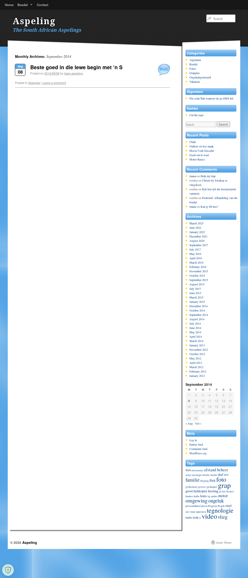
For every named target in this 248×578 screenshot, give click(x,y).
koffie (197, 496)
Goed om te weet (199, 155)
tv (200, 517)
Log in (193, 440)
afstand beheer (216, 469)
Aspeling (34, 21)
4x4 (188, 470)
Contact (42, 4)
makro (214, 496)
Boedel (22, 5)
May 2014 (195, 332)
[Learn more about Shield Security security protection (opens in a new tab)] (8, 570)
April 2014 (195, 336)
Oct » (198, 423)
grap (224, 485)
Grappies (34, 83)
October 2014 (197, 310)
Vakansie (194, 82)
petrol (204, 506)
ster (187, 511)
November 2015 (198, 271)
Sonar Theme (224, 542)
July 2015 (195, 288)
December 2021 (198, 236)
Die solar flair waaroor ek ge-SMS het (211, 98)
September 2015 (198, 280)
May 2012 (195, 358)
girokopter (212, 486)
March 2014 (196, 341)
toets (189, 517)
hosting (213, 491)
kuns (203, 496)
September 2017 (198, 245)
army (188, 475)
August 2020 (196, 241)
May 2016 (195, 254)
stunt (192, 511)
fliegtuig (204, 480)
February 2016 (197, 267)
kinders (189, 496)
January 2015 (197, 302)
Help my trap (208, 176)
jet (220, 491)
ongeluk (216, 500)
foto (221, 479)
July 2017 (195, 249)
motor (223, 495)
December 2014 (198, 306)
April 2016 (195, 258)
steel (228, 505)
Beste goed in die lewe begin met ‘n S (76, 67)
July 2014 (195, 323)
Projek (221, 506)
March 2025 (196, 223)
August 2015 (196, 284)
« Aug (189, 423)
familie (193, 479)
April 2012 (195, 363)
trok (195, 517)
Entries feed (196, 444)
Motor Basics (197, 159)
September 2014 (198, 315)
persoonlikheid (193, 506)
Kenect (230, 491)
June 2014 (195, 328)
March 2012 (196, 367)
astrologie (197, 475)
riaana (192, 176)
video (209, 516)
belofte (206, 475)
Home (9, 4)
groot (189, 491)
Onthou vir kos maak (201, 146)
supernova (201, 511)
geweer (202, 486)
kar (224, 491)
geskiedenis (191, 486)
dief (220, 474)
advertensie (197, 470)
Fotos (192, 68)
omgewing (197, 500)
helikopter (200, 491)
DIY (226, 475)
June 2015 (195, 293)
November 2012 (198, 349)
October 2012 (197, 354)
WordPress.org (198, 453)
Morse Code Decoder (201, 150)
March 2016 (196, 262)
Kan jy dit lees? (209, 206)
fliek (212, 480)
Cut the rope (196, 115)
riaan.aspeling (73, 73)
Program (212, 506)
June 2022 (195, 227)
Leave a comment (54, 83)
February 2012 (197, 371)
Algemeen (195, 60)
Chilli (192, 142)
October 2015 (197, 275)
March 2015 (196, 297)
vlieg (222, 516)
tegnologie (220, 510)
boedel (213, 475)
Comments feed (198, 449)
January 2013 (197, 345)
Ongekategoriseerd (200, 77)
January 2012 (197, 376)
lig (209, 496)
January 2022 (197, 232)
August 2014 (196, 319)
